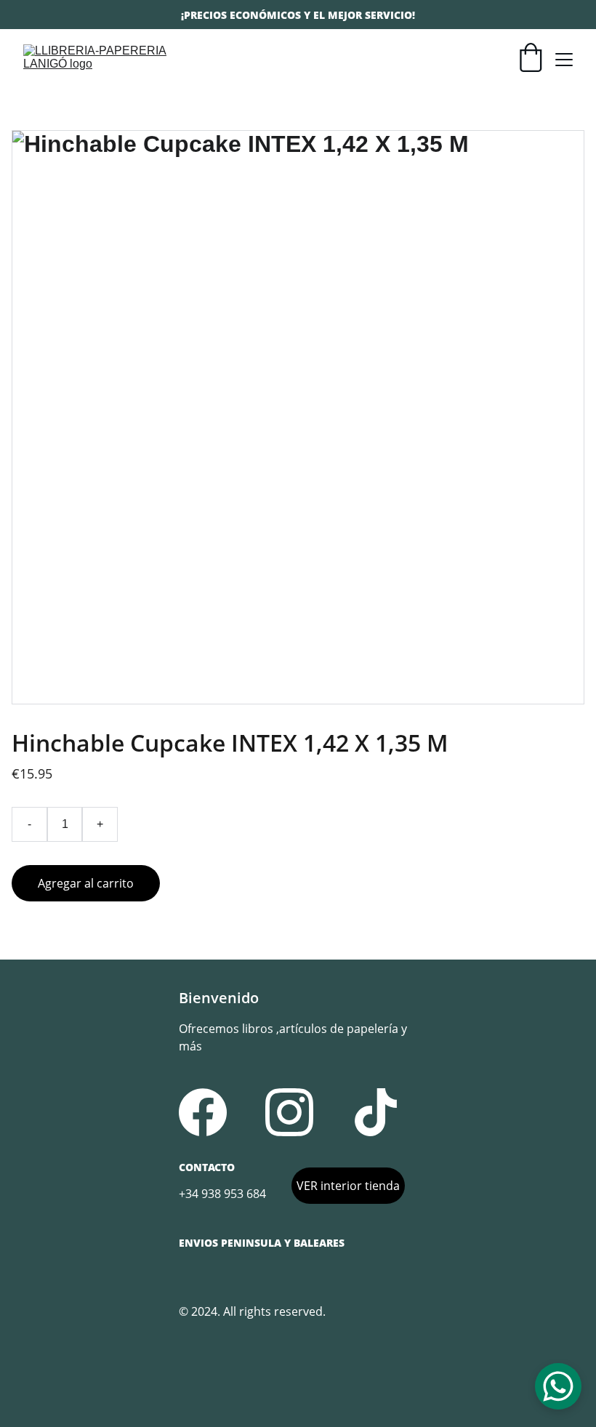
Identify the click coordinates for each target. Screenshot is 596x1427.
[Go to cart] (530, 59)
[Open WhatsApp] (558, 1386)
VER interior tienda (348, 1186)
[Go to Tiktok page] (376, 1112)
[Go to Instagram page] (289, 1112)
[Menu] (564, 59)
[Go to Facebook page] (203, 1112)
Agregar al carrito (86, 883)
